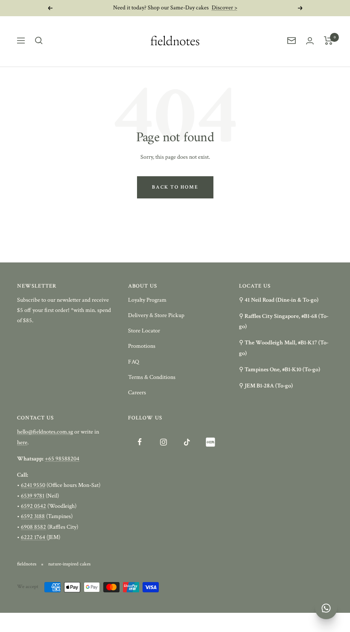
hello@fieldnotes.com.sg (45, 432)
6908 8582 (33, 527)
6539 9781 (32, 496)
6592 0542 (33, 506)
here (22, 442)
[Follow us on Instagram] (163, 442)
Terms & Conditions (151, 377)
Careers (137, 392)
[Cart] (328, 40)
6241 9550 (33, 485)
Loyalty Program (147, 300)
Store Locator (144, 331)
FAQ (133, 362)
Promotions (141, 346)
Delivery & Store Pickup (156, 315)
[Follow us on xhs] (210, 442)
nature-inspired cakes (69, 564)
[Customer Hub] (310, 40)
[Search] (39, 40)
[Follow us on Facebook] (140, 442)
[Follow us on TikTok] (186, 442)
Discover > (224, 8)
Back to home (175, 187)
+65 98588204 (62, 459)
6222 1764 (34, 537)
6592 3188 (33, 516)
